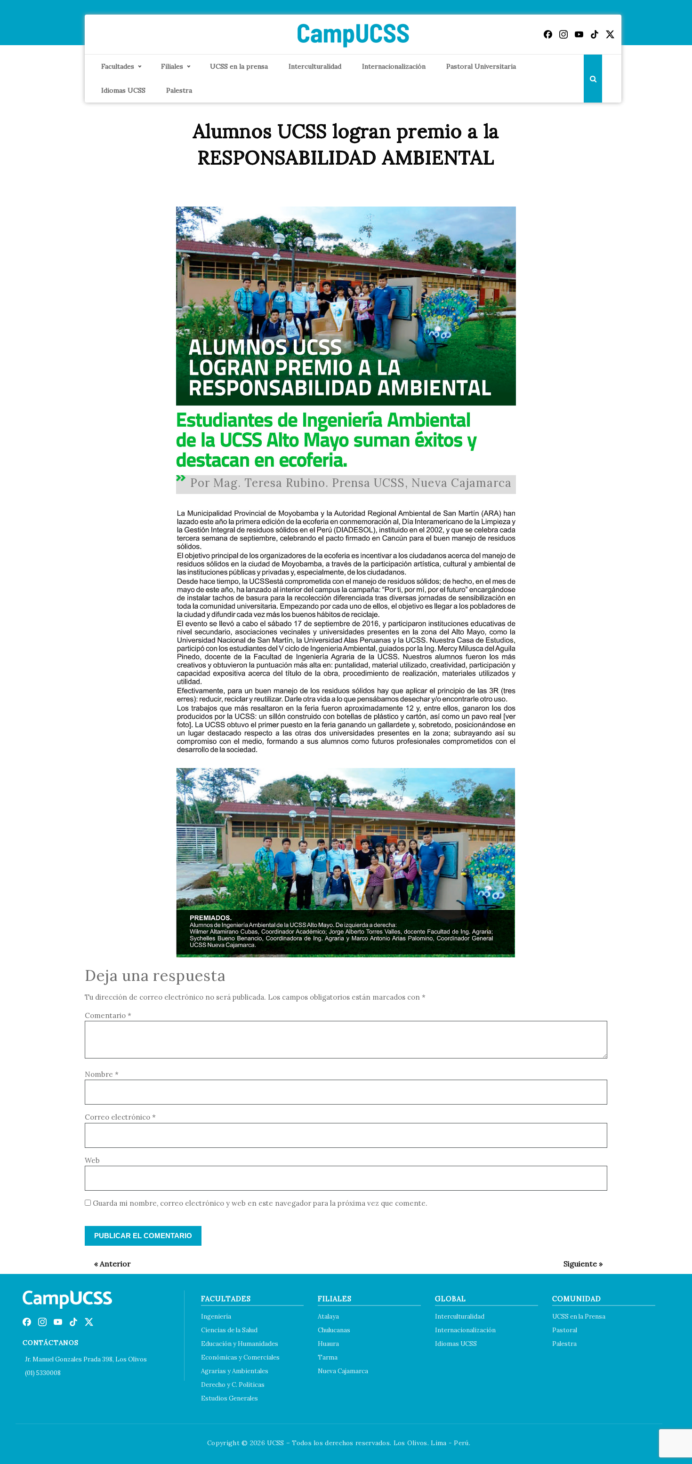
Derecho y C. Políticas (233, 1385)
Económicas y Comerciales (240, 1357)
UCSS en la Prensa (578, 1317)
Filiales (172, 66)
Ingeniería (216, 1317)
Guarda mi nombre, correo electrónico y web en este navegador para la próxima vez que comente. (260, 1203)
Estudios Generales (229, 1398)
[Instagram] (563, 34)
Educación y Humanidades (239, 1344)
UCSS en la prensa (239, 66)
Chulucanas (334, 1330)
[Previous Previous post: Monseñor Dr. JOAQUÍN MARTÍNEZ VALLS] (108, 1263)
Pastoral (564, 1330)
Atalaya (328, 1317)
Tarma (328, 1357)
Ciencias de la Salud (229, 1330)
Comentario (108, 1015)
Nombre (102, 1074)
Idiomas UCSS (123, 90)
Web (92, 1160)
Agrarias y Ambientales (234, 1371)
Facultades (117, 66)
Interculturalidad (315, 66)
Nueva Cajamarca (343, 1371)
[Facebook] (548, 34)
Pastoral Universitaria (481, 66)
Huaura (328, 1344)
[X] (610, 34)
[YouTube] (579, 34)
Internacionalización (394, 66)
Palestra (179, 90)
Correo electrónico (120, 1117)
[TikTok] (594, 34)
